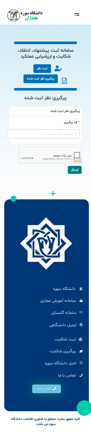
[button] (46, 388)
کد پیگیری (72, 122)
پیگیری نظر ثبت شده (40, 79)
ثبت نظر (42, 68)
